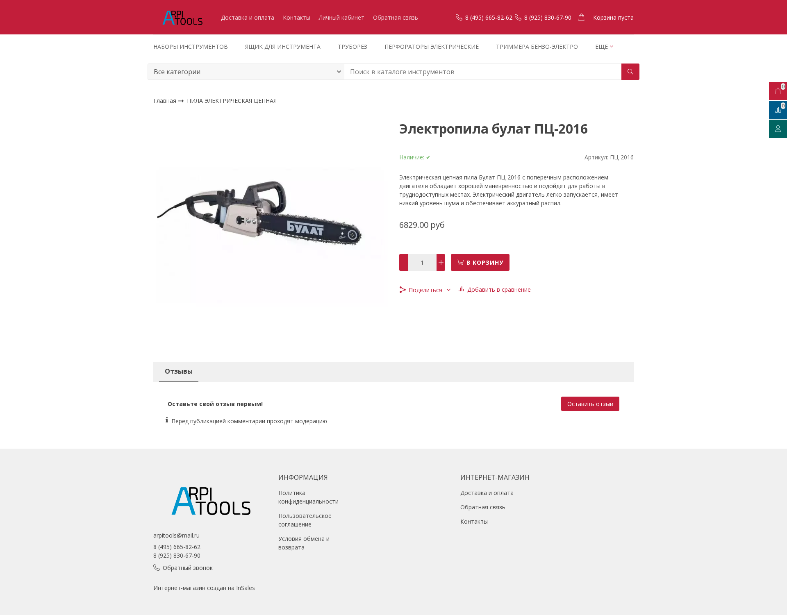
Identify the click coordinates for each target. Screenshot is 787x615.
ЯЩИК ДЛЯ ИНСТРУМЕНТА (283, 46)
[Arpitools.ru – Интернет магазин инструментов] (182, 17)
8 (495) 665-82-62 (176, 547)
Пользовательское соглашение (305, 520)
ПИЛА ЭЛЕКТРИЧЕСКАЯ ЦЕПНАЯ (232, 101)
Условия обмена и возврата (304, 543)
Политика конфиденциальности (308, 497)
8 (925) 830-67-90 (176, 555)
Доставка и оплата (247, 17)
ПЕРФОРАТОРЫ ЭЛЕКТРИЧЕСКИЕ (431, 46)
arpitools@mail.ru (176, 535)
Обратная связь (395, 17)
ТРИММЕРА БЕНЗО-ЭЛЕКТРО (537, 46)
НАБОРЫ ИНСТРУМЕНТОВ (190, 46)
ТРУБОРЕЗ (352, 46)
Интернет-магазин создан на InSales (204, 588)
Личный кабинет (341, 17)
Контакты (296, 17)
